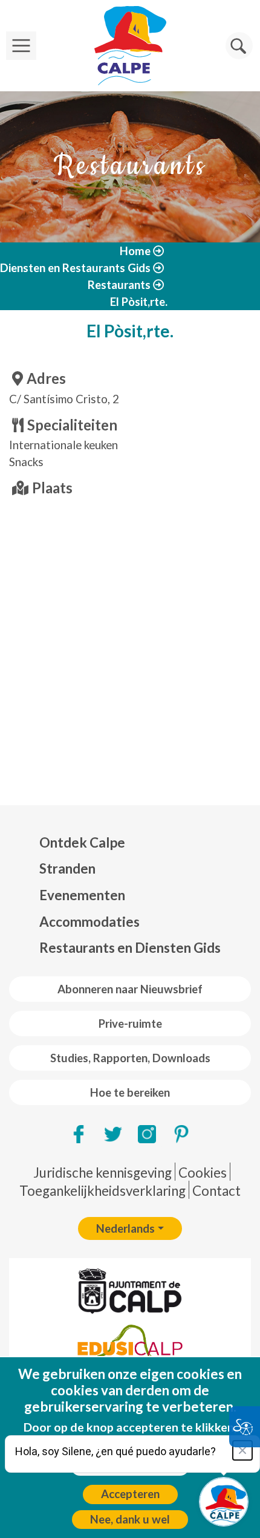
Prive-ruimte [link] (130, 1023)
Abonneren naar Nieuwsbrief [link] (130, 989)
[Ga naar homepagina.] (130, 45)
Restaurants (119, 284)
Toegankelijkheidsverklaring (102, 1191)
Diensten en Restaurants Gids (75, 267)
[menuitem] (130, 842)
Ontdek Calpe (82, 842)
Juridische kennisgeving (102, 1172)
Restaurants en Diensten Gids (130, 947)
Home (135, 251)
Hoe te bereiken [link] (130, 1092)
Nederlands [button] (125, 1228)
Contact (216, 1191)
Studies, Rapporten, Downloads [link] (130, 1058)
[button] (239, 45)
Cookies (202, 1172)
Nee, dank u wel (130, 1519)
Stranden (67, 868)
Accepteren (130, 1494)
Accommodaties (89, 921)
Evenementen (82, 895)
